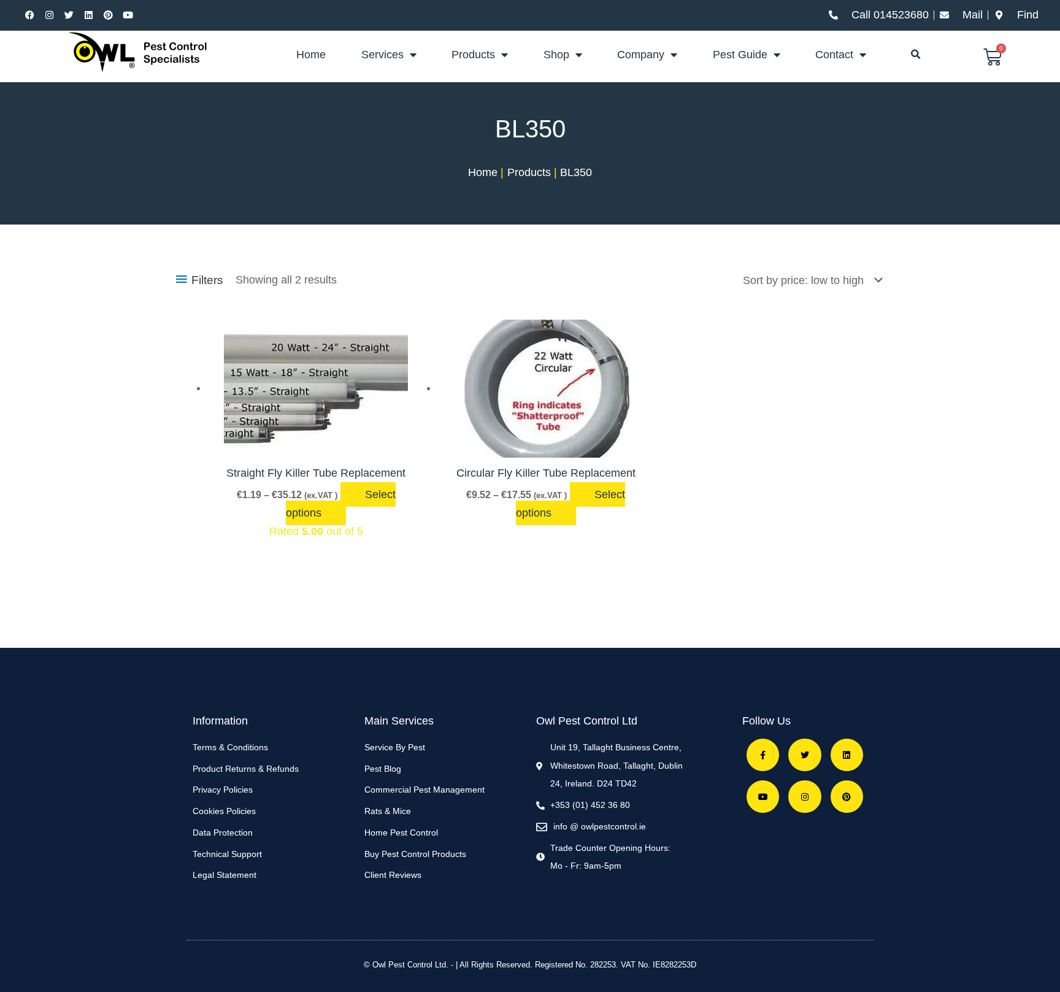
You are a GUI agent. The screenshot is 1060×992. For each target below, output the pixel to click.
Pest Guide (740, 54)
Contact (834, 54)
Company (640, 54)
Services (382, 54)
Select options (341, 503)
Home (311, 54)
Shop (556, 54)
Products (473, 54)
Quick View (316, 444)
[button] (915, 54)
